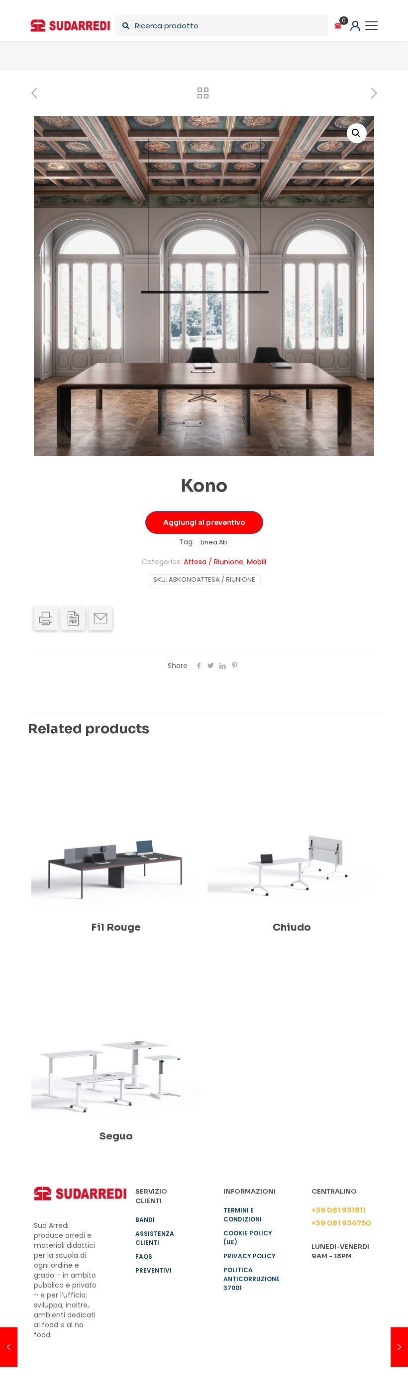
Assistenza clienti (154, 1238)
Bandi (145, 1219)
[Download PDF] (73, 618)
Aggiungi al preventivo (204, 522)
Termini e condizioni (242, 1214)
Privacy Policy (249, 1256)
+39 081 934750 (341, 1222)
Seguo (116, 1136)
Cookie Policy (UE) (247, 1237)
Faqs (143, 1256)
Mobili (256, 562)
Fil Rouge (116, 927)
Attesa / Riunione (213, 562)
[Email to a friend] (100, 618)
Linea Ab (214, 542)
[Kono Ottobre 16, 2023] (8, 1347)
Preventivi (153, 1270)
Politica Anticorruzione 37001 (251, 1279)
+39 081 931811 (338, 1210)
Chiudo (292, 927)
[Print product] (46, 618)
